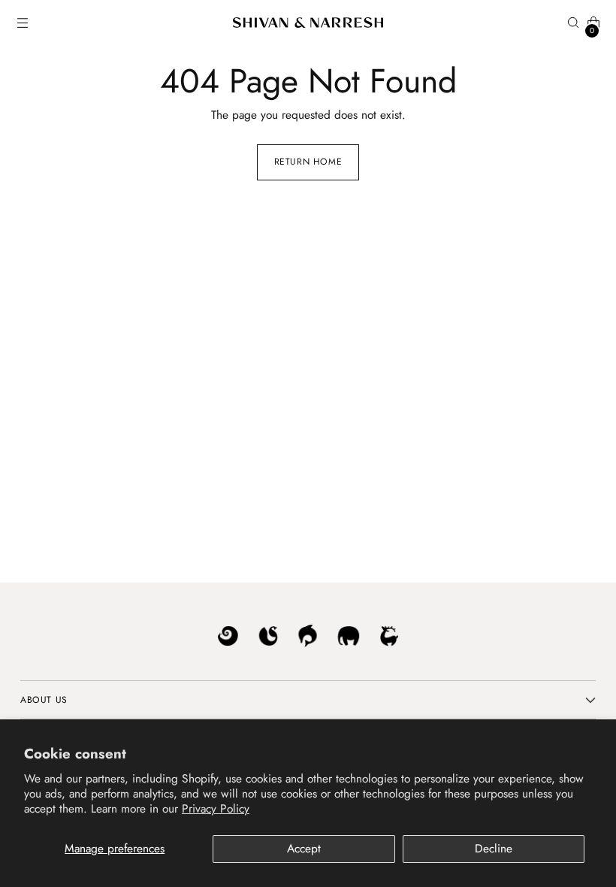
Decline (493, 848)
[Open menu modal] (22, 23)
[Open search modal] (573, 23)
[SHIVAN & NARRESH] (308, 22)
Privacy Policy (215, 808)
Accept (304, 848)
